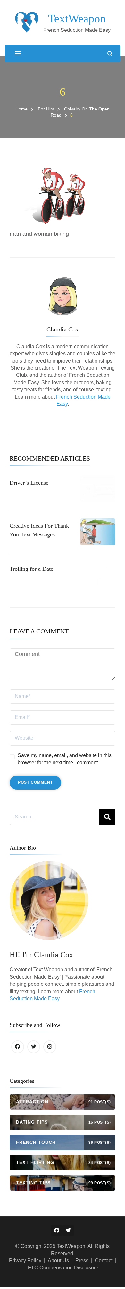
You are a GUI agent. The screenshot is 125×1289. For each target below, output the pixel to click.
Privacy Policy (25, 1260)
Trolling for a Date (31, 569)
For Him (46, 108)
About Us (58, 1260)
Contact (104, 1260)
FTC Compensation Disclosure (63, 1267)
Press (81, 1260)
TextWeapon (77, 18)
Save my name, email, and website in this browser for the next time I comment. (65, 759)
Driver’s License (29, 483)
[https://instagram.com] (49, 1046)
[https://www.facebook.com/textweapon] (17, 1046)
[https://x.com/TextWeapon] (33, 1046)
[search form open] (110, 53)
